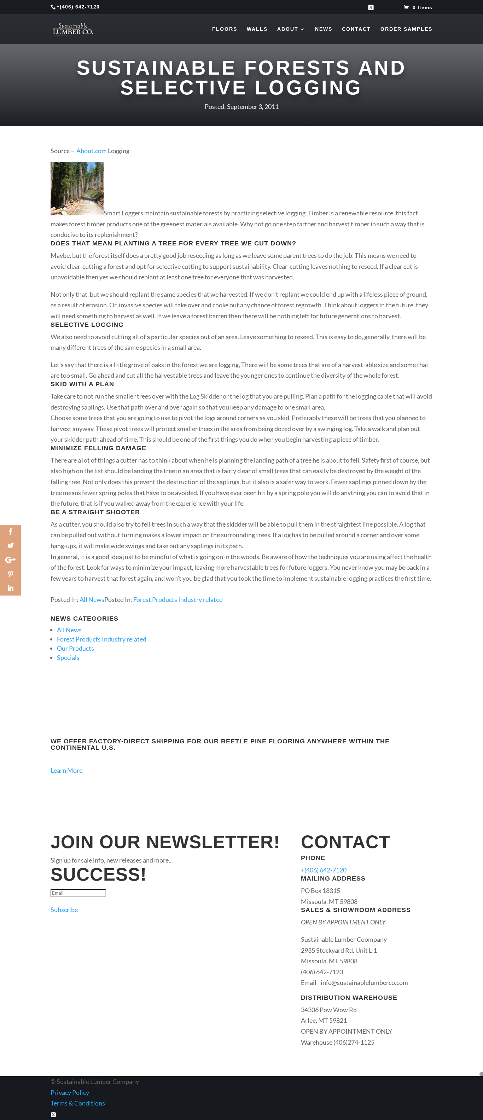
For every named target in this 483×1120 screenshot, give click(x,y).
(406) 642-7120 (80, 7)
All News (92, 599)
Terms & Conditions (78, 1103)
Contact (356, 29)
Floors (224, 29)
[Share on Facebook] (10, 532)
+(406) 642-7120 (324, 870)
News (323, 29)
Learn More (66, 770)
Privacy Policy (70, 1092)
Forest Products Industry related (178, 599)
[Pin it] (10, 574)
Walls (257, 29)
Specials (68, 657)
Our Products (75, 648)
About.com (91, 151)
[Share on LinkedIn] (10, 588)
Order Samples (406, 29)
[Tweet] (10, 546)
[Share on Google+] (10, 560)
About (287, 29)
